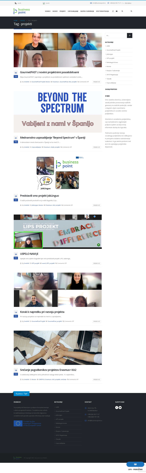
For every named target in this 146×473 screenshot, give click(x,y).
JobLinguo (35, 205)
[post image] (58, 50)
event (44, 263)
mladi (52, 147)
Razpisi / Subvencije (87, 11)
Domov (47, 11)
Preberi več (96, 82)
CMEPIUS (42, 379)
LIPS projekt (35, 263)
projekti (74, 82)
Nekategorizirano (112, 62)
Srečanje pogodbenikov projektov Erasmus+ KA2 (48, 370)
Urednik (26, 82)
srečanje (63, 379)
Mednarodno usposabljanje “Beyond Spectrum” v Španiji (52, 137)
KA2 (70, 82)
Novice (55, 11)
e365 (108, 46)
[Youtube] (116, 11)
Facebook (116, 407)
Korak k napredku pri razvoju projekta (42, 312)
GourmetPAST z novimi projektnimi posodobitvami (49, 72)
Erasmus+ (56, 82)
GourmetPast (64, 82)
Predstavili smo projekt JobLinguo (39, 195)
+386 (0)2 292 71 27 (115, 3)
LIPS (47, 263)
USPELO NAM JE (29, 253)
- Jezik (19, 3)
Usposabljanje (73, 11)
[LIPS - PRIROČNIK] (135, 464)
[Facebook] (112, 11)
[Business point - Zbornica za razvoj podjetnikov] (22, 11)
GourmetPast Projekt (38, 82)
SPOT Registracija (102, 11)
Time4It (109, 79)
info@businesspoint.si (99, 3)
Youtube (120, 407)
